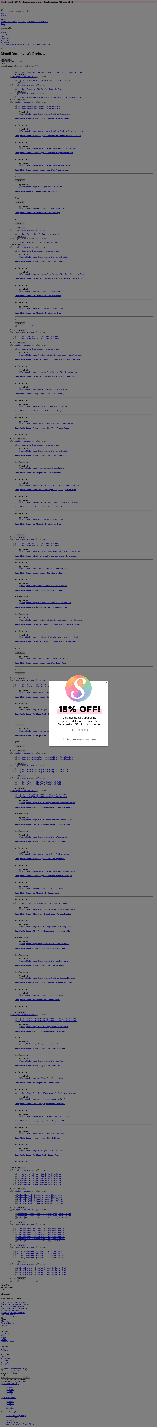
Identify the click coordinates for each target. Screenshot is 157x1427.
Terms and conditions (89, 739)
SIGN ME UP (79, 735)
